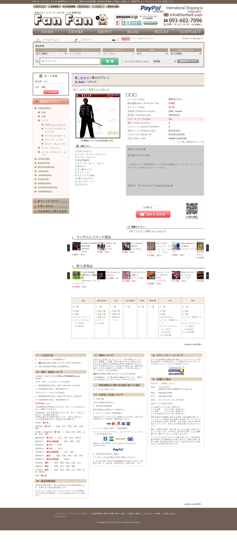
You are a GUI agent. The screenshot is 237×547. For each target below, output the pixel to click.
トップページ (61, 514)
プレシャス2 (161, 243)
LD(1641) (43, 171)
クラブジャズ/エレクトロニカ (55, 130)
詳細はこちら (167, 383)
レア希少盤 (166, 335)
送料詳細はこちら (42, 403)
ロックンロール (113, 272)
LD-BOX (130, 300)
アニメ (101, 320)
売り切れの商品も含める (137, 61)
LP (169, 300)
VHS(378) (43, 179)
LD (116, 300)
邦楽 (43, 112)
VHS (142, 300)
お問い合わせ (170, 514)
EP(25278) (44, 163)
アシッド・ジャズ (54, 140)
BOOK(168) (44, 183)
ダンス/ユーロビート (55, 136)
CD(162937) (45, 108)
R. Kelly (80, 82)
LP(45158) (44, 159)
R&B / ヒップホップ (55, 124)
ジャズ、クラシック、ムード (53, 153)
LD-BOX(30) (45, 175)
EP (192, 300)
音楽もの (101, 317)
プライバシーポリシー (79, 514)
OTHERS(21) (45, 191)
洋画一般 (101, 311)
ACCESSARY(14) (47, 187)
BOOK (152, 300)
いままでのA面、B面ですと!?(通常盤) (89, 275)
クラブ (44, 120)
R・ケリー (82, 77)
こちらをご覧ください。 (106, 389)
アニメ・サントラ (82, 317)
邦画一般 (101, 314)
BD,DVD (101, 300)
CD (75, 89)
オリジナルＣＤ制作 (152, 514)
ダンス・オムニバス (55, 144)
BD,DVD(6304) (46, 167)
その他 (101, 323)
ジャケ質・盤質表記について (189, 142)
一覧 (77, 307)
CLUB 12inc (167, 317)
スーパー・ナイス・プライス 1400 (163, 275)
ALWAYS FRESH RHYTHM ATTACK (89, 246)
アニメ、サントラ (50, 148)
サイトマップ (61, 516)
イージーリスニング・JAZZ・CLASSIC (82, 323)
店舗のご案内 (134, 514)
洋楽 (43, 116)
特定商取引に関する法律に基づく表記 (109, 514)
